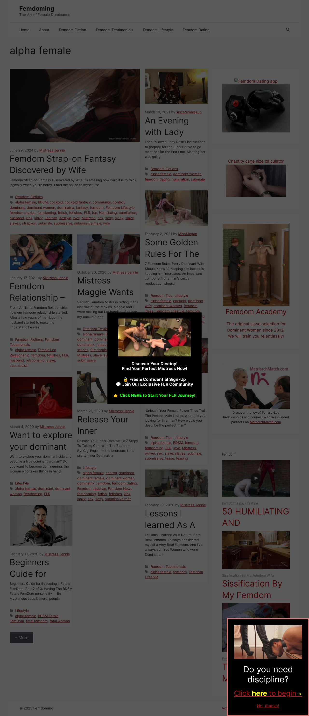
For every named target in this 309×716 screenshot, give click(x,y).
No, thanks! (268, 705)
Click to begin (268, 693)
